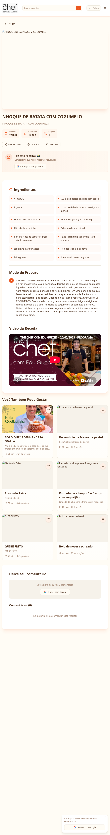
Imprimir (35, 144)
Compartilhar (14, 144)
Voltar (12, 23)
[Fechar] (105, 817)
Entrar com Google (87, 827)
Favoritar (54, 144)
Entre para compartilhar (32, 166)
